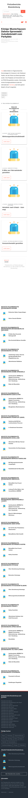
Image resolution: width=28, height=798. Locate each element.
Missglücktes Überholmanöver (17, 407)
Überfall (4, 16)
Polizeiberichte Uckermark (7, 727)
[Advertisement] (14, 57)
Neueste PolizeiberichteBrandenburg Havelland (10, 437)
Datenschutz (3, 792)
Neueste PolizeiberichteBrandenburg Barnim (10, 307)
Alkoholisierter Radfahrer (15, 361)
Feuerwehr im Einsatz (14, 676)
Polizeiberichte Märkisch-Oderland (9, 711)
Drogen (21, 16)
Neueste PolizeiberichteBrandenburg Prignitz (10, 605)
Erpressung (9, 17)
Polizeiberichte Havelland (7, 710)
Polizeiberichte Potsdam (7, 719)
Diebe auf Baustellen (14, 384)
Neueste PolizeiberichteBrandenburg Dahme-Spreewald (13, 371)
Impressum (11, 792)
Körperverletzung (6, 15)
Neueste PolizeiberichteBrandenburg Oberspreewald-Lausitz (12, 500)
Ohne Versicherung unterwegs (17, 569)
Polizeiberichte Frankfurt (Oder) (9, 708)
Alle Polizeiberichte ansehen (13, 773)
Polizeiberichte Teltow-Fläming (8, 725)
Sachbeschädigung (16, 16)
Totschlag (14, 15)
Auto (3, 97)
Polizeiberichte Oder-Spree (7, 716)
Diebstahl (4, 17)
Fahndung (12, 84)
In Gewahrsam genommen (15, 427)
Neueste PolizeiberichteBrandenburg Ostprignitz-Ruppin (13, 543)
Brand (20, 15)
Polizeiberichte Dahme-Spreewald (9, 705)
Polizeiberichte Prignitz (6, 722)
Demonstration (9, 16)
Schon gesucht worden (15, 318)
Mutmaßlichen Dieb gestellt (16, 534)
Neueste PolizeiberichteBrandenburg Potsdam (10, 564)
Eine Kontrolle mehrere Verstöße (17, 340)
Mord (18, 15)
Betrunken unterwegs (14, 575)
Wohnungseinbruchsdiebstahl (13, 136)
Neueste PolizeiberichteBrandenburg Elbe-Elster (11, 394)
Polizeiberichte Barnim (6, 701)
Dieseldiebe (12, 639)
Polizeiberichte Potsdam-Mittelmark (10, 721)
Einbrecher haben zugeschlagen (17, 312)
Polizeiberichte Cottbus (6, 704)
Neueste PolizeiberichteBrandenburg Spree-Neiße (11, 626)
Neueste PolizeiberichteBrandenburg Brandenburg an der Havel (12, 329)
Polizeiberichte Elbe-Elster (7, 707)
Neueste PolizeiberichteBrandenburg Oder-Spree (10, 523)
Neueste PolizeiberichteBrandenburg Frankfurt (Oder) (12, 416)
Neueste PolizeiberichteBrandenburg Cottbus (10, 350)
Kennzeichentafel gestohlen (12, 243)
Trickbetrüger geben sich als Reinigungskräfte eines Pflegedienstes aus (16, 356)
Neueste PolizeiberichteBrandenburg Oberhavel (10, 478)
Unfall (11, 15)
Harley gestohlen (13, 554)
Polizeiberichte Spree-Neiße (8, 724)
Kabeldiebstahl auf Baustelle (16, 468)
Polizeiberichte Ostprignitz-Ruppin (9, 718)
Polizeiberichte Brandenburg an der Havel (11, 702)
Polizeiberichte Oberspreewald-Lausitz (10, 715)
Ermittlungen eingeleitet (15, 682)
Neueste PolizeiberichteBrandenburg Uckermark (10, 671)
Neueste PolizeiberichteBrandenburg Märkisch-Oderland (13, 457)
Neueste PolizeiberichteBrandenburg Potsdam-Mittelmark (14, 585)
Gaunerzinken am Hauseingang (17, 448)
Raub (3, 735)
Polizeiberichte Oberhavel (7, 713)
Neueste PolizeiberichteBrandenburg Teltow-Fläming (12, 649)
